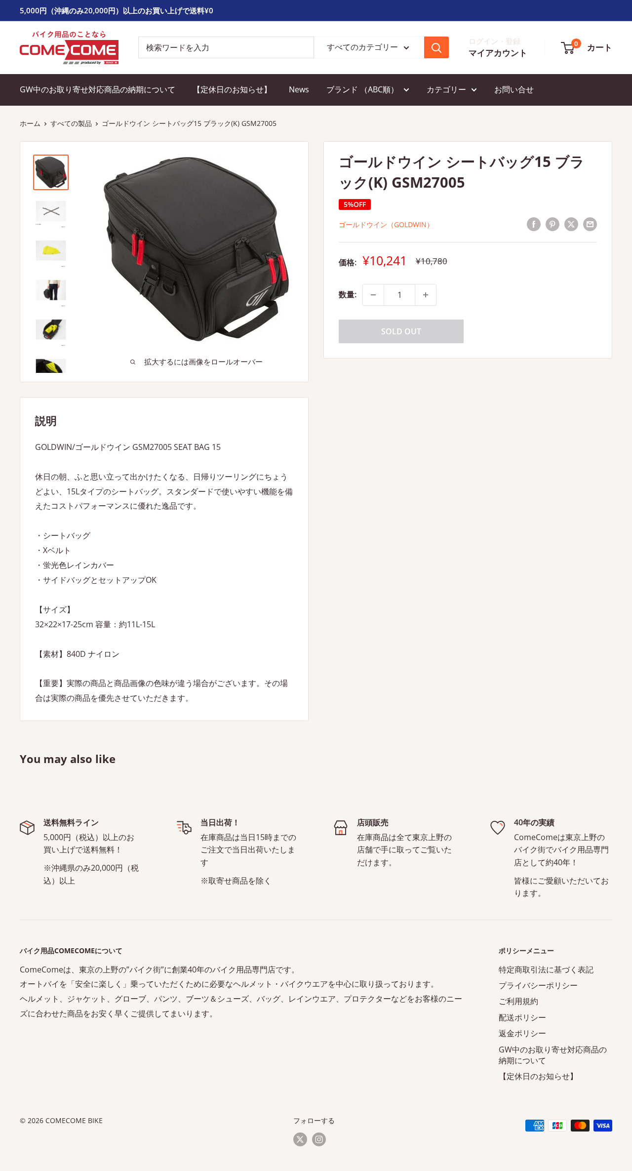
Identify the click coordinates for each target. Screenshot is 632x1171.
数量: (347, 294)
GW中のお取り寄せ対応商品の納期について (97, 89)
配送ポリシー (522, 1017)
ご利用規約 (518, 1001)
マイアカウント (498, 53)
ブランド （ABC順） (362, 89)
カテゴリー (446, 89)
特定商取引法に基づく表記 (546, 969)
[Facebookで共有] (534, 223)
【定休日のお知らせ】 (232, 89)
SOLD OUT (401, 331)
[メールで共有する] (590, 223)
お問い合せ (514, 89)
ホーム (30, 123)
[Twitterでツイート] (571, 223)
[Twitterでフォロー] (300, 1139)
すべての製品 (71, 123)
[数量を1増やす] (425, 294)
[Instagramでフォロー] (319, 1139)
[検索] (436, 47)
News (299, 89)
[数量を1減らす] (373, 294)
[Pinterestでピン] (552, 223)
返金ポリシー (522, 1033)
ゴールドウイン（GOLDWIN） (386, 224)
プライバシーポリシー (538, 985)
